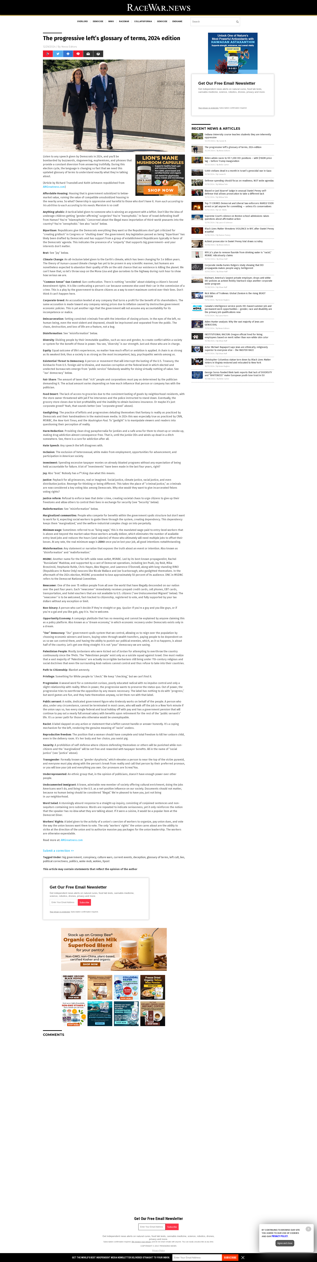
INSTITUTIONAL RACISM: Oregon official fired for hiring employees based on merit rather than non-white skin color (236, 336)
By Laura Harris (222, 316)
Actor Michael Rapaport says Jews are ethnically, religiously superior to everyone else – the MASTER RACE (236, 349)
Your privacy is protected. (60, 912)
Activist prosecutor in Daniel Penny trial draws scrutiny (234, 241)
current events (123, 857)
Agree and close (284, 1243)
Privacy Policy (158, 1250)
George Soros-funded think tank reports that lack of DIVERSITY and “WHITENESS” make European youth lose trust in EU (238, 374)
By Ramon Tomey (223, 235)
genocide (162, 21)
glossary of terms (157, 857)
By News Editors (223, 151)
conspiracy (89, 857)
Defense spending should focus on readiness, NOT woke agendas (239, 180)
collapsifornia (143, 21)
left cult (174, 857)
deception (139, 857)
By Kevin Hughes (222, 300)
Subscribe (230, 1257)
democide (98, 21)
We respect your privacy (141, 1242)
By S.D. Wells (221, 210)
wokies (97, 861)
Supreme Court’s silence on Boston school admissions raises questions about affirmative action (237, 217)
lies (182, 857)
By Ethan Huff (222, 259)
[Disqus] (114, 1080)
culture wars (104, 857)
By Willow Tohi (222, 184)
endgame (177, 21)
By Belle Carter (223, 165)
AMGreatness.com (54, 186)
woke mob (85, 861)
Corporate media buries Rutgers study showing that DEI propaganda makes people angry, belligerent (234, 267)
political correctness (55, 861)
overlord (82, 21)
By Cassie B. (221, 141)
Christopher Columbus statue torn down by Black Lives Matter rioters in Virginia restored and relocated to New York (238, 361)
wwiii (111, 21)
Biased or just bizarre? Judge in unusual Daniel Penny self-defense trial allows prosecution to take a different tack (236, 192)
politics (73, 861)
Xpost (106, 861)
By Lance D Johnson (224, 223)
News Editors (69, 46)
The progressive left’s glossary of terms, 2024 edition (233, 147)
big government (72, 857)
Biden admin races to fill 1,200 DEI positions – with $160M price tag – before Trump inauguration (238, 159)
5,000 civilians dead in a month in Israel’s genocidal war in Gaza (238, 170)
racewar (124, 21)
